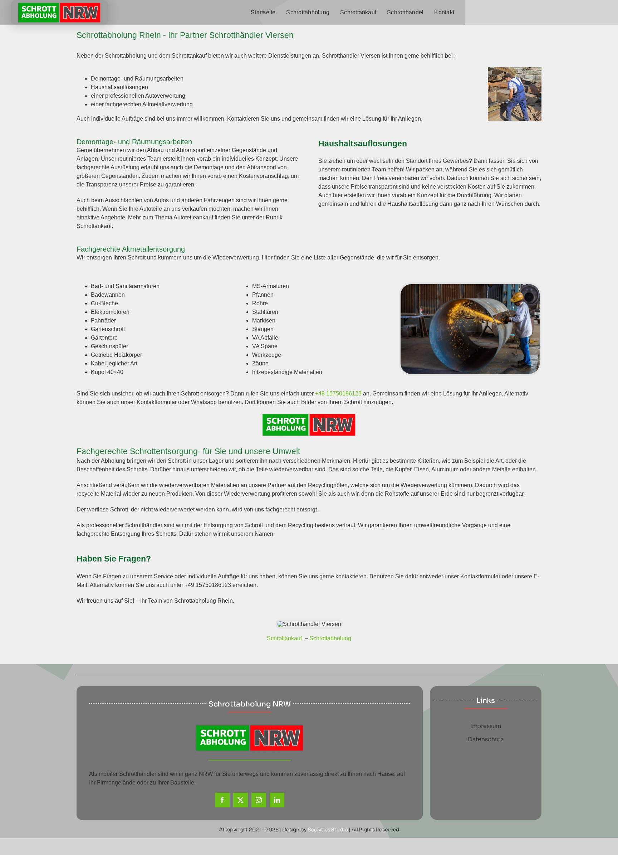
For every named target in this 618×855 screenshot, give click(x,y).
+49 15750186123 (338, 393)
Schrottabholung (330, 638)
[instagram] (258, 800)
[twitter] (240, 800)
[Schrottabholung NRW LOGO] (59, 5)
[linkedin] (277, 800)
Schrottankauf (285, 638)
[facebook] (222, 800)
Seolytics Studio (328, 829)
